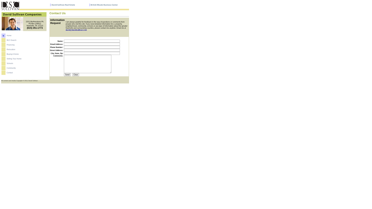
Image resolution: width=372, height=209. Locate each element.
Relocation (11, 49)
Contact (10, 73)
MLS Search (11, 40)
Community (11, 68)
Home (9, 36)
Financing (11, 45)
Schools (10, 63)
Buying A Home (13, 54)
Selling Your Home (14, 59)
